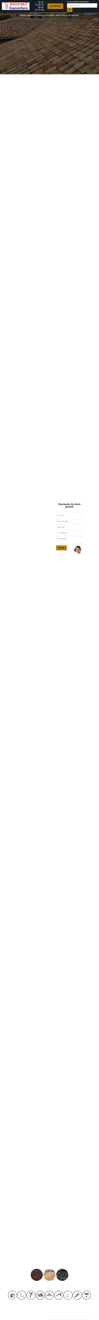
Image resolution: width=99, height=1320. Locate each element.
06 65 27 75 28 (39, 8)
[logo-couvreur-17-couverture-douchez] (16, 6)
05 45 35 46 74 (39, 3)
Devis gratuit (55, 6)
